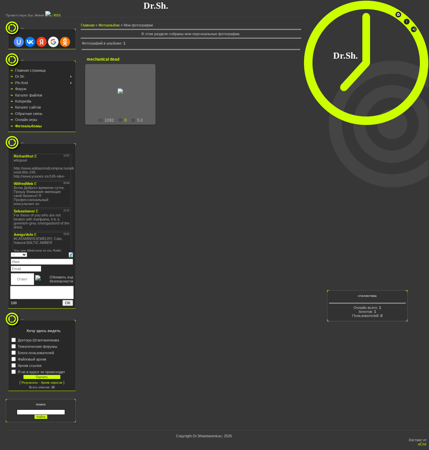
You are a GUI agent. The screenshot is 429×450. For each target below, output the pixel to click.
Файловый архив (32, 359)
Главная (88, 25)
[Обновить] (71, 254)
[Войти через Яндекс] (42, 42)
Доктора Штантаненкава (38, 340)
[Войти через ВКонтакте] (30, 42)
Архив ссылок (30, 365)
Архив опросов (51, 382)
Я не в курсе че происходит (41, 372)
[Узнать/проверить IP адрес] (48, 15)
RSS (57, 15)
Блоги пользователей (36, 352)
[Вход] (414, 31)
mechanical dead (103, 59)
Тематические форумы (37, 346)
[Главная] (398, 16)
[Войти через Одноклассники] (65, 42)
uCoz (422, 444)
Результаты (29, 382)
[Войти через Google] (53, 42)
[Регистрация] (407, 23)
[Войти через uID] (19, 42)
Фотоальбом (109, 25)
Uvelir (123, 99)
